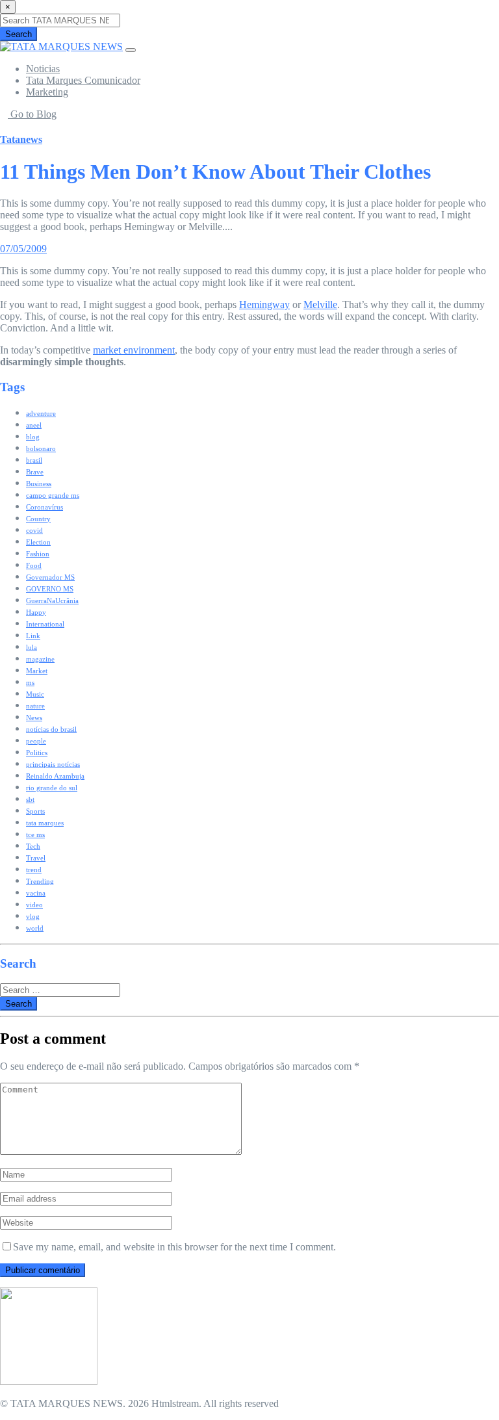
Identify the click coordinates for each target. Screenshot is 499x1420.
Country (38, 519)
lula (31, 647)
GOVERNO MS (49, 589)
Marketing (47, 91)
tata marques (45, 823)
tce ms (35, 834)
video (34, 905)
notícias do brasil (51, 729)
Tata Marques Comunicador (83, 80)
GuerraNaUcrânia (52, 600)
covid (34, 530)
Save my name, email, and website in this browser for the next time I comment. (174, 1246)
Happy (36, 612)
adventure (41, 413)
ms (30, 682)
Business (38, 483)
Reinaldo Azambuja (55, 776)
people (36, 741)
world (35, 928)
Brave (35, 472)
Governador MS (50, 577)
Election (38, 542)
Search (18, 34)
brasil (34, 460)
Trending (40, 881)
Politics (36, 752)
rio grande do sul (51, 788)
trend (34, 869)
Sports (35, 811)
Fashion (37, 554)
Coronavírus (44, 507)
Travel (35, 858)
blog (33, 437)
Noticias (43, 68)
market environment (134, 349)
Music (35, 694)
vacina (35, 893)
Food (34, 565)
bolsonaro (41, 448)
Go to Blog (32, 114)
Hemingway (264, 304)
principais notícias (53, 764)
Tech (33, 846)
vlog (33, 916)
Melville (320, 304)
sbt (30, 799)
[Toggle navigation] (130, 50)
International (45, 624)
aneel (34, 425)
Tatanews (21, 139)
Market (36, 671)
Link (33, 635)
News (34, 717)
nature (35, 706)
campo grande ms (52, 495)
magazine (40, 659)
